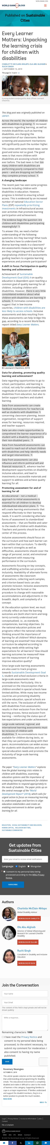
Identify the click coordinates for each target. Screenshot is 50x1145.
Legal (4, 1119)
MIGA (20, 1135)
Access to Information (28, 1119)
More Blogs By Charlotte (29, 918)
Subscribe (13, 885)
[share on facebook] (12, 1143)
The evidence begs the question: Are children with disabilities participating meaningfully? (23, 223)
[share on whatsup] (37, 1143)
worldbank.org (42, 1)
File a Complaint (8, 1125)
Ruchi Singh (8, 66)
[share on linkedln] (29, 1143)
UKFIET (5, 115)
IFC (14, 1135)
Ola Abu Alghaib (37, 64)
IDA (10, 1135)
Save (7, 1062)
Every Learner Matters (28, 324)
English (15, 73)
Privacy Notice (29, 1037)
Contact (5, 1121)
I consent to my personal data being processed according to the (25, 874)
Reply (42, 1102)
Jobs (40, 1119)
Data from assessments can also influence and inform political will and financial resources (23, 463)
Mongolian (36, 866)
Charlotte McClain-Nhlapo (15, 64)
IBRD (5, 1135)
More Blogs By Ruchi (27, 963)
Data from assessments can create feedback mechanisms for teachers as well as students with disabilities (23, 409)
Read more (7, 1099)
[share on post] (21, 1143)
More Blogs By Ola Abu (28, 942)
